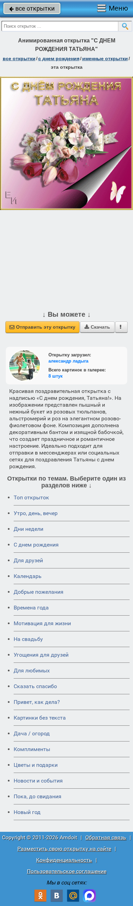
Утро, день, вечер (36, 513)
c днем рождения (58, 58)
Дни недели (28, 529)
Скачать (97, 327)
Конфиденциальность (64, 860)
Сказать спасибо (35, 686)
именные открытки (105, 58)
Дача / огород (32, 733)
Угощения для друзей (41, 655)
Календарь (28, 576)
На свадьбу (28, 639)
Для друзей (28, 560)
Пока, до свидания (37, 796)
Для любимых (32, 670)
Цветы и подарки (36, 765)
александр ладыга (68, 361)
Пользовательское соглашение (66, 871)
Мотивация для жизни (42, 623)
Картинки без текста (40, 717)
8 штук (55, 376)
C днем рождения (36, 544)
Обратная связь (105, 837)
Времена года (31, 607)
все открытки (32, 8)
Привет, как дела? (37, 702)
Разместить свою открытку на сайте (64, 848)
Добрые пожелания (38, 592)
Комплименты (32, 749)
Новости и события (38, 780)
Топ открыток (31, 497)
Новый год (27, 812)
